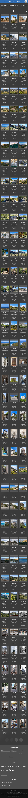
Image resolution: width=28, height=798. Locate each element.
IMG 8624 (14, 511)
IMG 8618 (23, 529)
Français (13, 790)
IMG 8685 (5, 330)
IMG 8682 (5, 348)
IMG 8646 (23, 421)
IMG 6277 (23, 637)
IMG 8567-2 (23, 601)
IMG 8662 (14, 366)
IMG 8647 (14, 421)
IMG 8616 (5, 547)
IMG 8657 (5, 384)
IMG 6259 (14, 674)
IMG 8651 (5, 402)
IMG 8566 (5, 619)
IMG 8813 (23, 96)
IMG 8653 (23, 384)
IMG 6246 (14, 729)
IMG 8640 (14, 457)
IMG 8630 (14, 475)
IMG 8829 (14, 42)
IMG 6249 (23, 710)
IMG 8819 (5, 78)
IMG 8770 (5, 222)
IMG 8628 (5, 493)
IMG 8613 (23, 547)
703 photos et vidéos (5, 751)
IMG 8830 (5, 42)
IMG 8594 (5, 583)
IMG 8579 (23, 583)
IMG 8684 (14, 330)
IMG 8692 (5, 312)
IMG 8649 (23, 402)
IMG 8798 (5, 168)
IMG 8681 (14, 348)
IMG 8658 (23, 366)
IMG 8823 (5, 60)
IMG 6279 (5, 637)
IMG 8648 (5, 421)
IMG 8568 (14, 601)
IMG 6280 (14, 619)
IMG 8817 (14, 78)
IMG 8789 (14, 186)
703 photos (14, 751)
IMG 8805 (23, 132)
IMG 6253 (23, 692)
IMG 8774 (5, 204)
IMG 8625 (5, 511)
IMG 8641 (5, 457)
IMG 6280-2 (23, 619)
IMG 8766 (23, 222)
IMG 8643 (14, 438)
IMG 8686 (14, 312)
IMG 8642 (23, 438)
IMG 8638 (23, 457)
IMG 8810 (23, 114)
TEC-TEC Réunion (6, 785)
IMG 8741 (14, 258)
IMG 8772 (14, 204)
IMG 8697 (23, 294)
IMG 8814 (14, 96)
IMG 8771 (23, 204)
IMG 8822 (14, 60)
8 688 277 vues (21, 754)
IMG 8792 (23, 168)
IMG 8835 (5, 24)
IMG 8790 (5, 186)
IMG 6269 (14, 655)
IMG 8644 (5, 438)
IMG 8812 (5, 114)
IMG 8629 (23, 475)
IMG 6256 (5, 692)
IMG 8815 (5, 96)
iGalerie (15, 796)
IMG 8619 (14, 529)
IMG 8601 (5, 565)
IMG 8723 (14, 276)
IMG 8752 (23, 240)
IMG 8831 (23, 24)
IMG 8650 (14, 402)
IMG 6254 (14, 692)
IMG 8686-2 (23, 312)
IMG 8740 (23, 258)
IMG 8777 (23, 186)
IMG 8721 (23, 276)
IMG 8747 (5, 258)
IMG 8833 (14, 24)
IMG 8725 (5, 276)
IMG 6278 (14, 637)
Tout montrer (23, 5)
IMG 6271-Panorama (4, 656)
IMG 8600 (14, 565)
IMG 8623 (23, 511)
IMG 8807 (5, 132)
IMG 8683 (23, 330)
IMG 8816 (23, 78)
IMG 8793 (14, 168)
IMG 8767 (14, 222)
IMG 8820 (23, 60)
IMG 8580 (14, 583)
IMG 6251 (14, 710)
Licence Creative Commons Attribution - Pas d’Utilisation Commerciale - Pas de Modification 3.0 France (14, 794)
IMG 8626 (23, 493)
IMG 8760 (5, 240)
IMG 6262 (5, 674)
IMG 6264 (23, 655)
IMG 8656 (14, 384)
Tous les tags (4, 774)
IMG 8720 (5, 294)
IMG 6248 (5, 729)
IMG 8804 (5, 150)
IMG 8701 (14, 294)
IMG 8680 (23, 348)
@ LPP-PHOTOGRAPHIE (12, 2)
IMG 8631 (5, 475)
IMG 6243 (23, 729)
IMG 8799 (23, 150)
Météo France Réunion (7, 782)
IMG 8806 (14, 132)
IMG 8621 (5, 529)
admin (19, 796)
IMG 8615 (14, 547)
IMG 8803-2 (14, 150)
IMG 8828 (23, 42)
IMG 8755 (14, 240)
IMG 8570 (5, 601)
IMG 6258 (23, 674)
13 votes (11, 757)
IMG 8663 (5, 366)
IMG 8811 (14, 114)
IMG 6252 (5, 710)
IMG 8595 (23, 565)
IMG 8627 (14, 493)
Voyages (14, 5)
